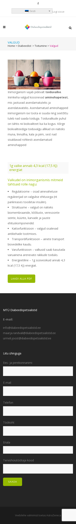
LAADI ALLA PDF (21, 278)
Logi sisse (58, 11)
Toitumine (41, 46)
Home (11, 46)
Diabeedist (24, 46)
